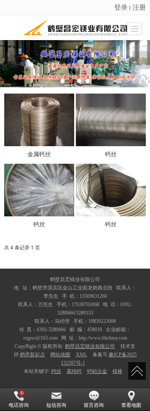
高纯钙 (74, 371)
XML (81, 355)
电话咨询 (19, 405)
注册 (139, 7)
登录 (121, 7)
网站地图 (60, 355)
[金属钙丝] (39, 120)
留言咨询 (94, 405)
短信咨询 (56, 405)
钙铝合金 (97, 371)
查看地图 (131, 405)
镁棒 (117, 371)
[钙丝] (111, 120)
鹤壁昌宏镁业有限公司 (90, 346)
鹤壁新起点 (32, 355)
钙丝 (56, 371)
